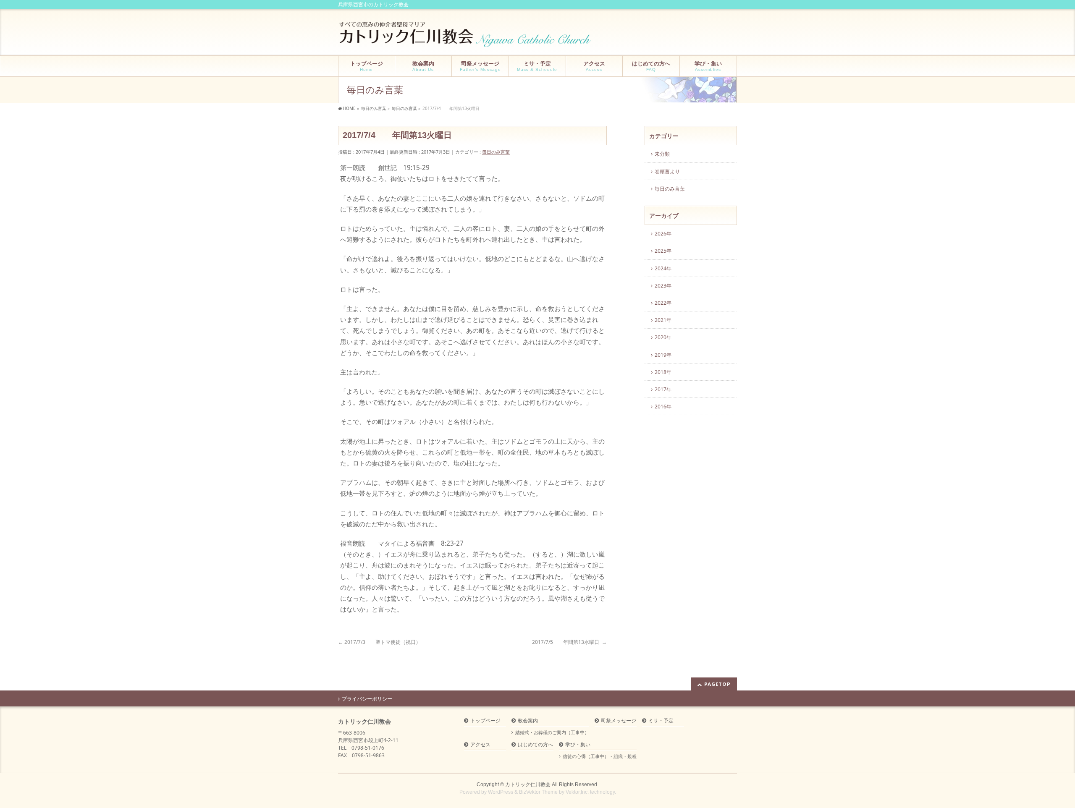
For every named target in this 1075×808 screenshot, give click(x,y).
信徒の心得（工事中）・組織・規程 (600, 756)
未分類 (662, 153)
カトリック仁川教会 (528, 784)
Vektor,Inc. (577, 792)
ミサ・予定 (661, 721)
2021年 (663, 320)
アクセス (480, 745)
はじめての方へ (535, 745)
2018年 (663, 372)
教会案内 (528, 721)
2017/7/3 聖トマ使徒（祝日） (379, 642)
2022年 (663, 302)
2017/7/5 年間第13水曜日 (569, 642)
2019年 (663, 354)
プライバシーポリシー (367, 699)
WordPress (500, 792)
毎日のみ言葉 (496, 152)
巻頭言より (667, 171)
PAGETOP (717, 684)
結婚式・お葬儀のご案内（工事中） (552, 732)
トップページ (485, 721)
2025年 (663, 250)
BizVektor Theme (538, 792)
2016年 (663, 406)
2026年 (663, 233)
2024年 (663, 268)
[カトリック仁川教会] (466, 37)
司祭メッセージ (618, 721)
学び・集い (577, 745)
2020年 (663, 337)
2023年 (663, 285)
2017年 (663, 389)
